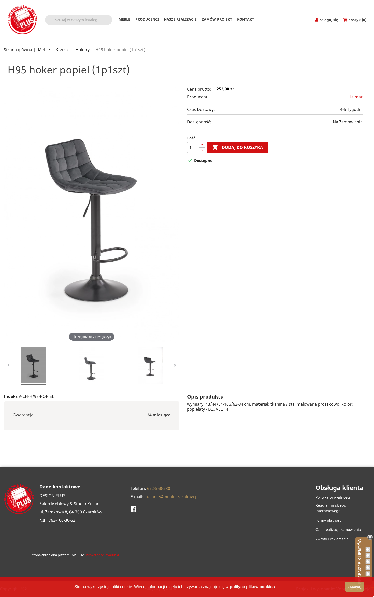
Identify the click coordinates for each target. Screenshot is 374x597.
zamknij (354, 587)
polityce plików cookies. (253, 587)
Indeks (11, 396)
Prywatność (95, 555)
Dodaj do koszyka (237, 147)
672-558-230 (158, 488)
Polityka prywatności (332, 497)
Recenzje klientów (360, 561)
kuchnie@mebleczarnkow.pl (172, 496)
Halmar (355, 97)
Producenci (147, 19)
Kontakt (245, 19)
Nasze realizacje (180, 19)
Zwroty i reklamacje (332, 539)
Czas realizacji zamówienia (338, 529)
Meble (124, 19)
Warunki (112, 555)
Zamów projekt (217, 19)
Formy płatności (328, 520)
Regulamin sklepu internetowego (330, 508)
